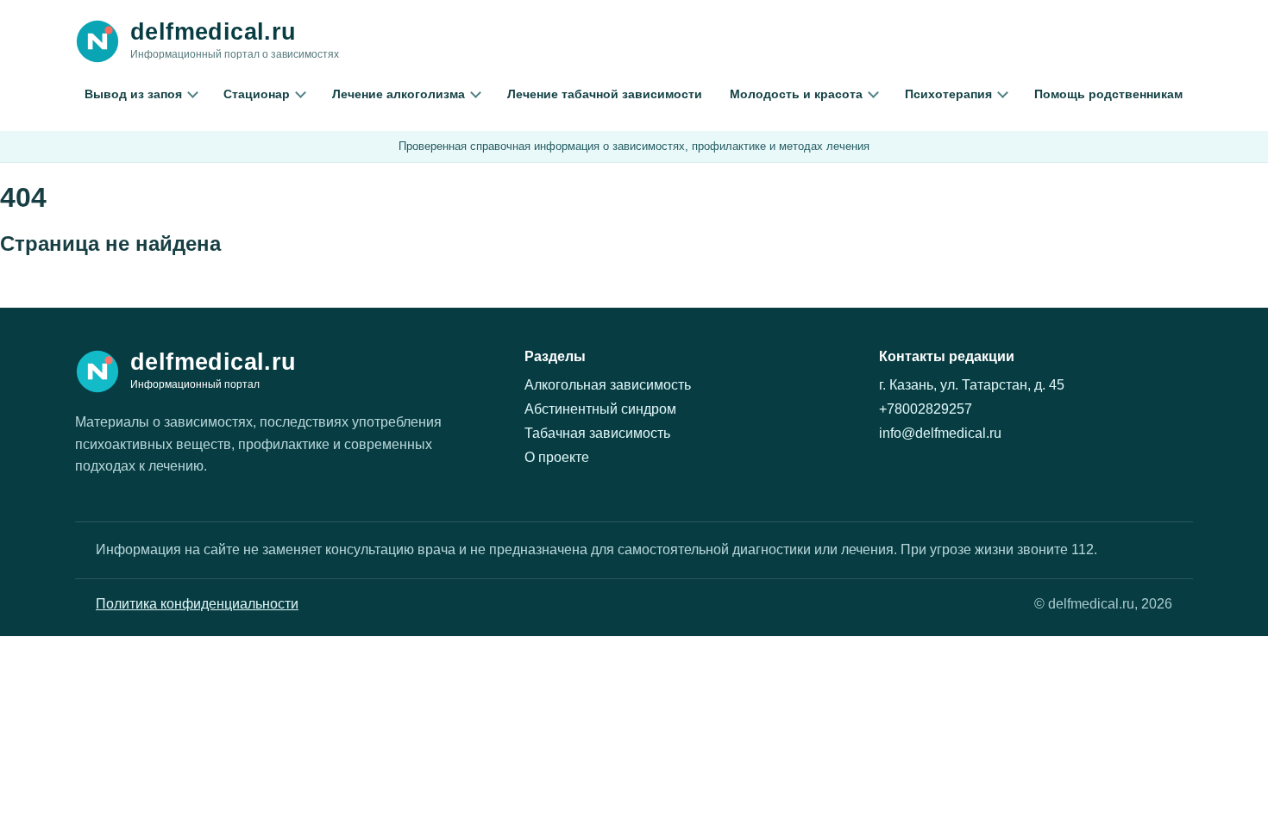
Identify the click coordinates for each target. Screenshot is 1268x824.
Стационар (256, 94)
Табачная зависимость (597, 433)
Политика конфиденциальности (197, 603)
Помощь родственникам (1108, 94)
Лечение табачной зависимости (604, 94)
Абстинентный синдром (600, 409)
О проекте (556, 457)
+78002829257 (925, 409)
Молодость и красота (796, 94)
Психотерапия (948, 94)
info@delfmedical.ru (940, 433)
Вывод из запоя (133, 94)
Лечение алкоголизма (398, 94)
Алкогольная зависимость (607, 385)
